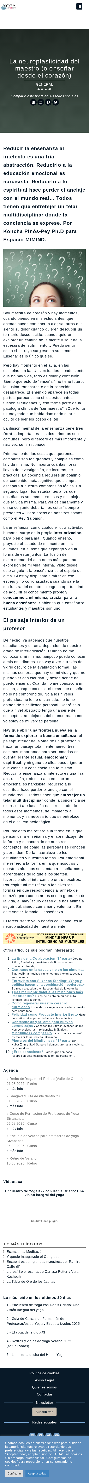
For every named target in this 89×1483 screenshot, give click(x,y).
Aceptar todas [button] (37, 1473)
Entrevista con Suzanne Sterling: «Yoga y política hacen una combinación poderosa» (48, 982)
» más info (15, 1088)
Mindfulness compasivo (32, 1033)
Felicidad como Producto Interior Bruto (45, 1014)
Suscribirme (44, 1412)
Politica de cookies (44, 1373)
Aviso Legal (44, 1380)
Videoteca (12, 1182)
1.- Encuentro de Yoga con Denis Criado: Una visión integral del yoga (43, 1307)
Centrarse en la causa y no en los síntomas (48, 969)
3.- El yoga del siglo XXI (26, 1332)
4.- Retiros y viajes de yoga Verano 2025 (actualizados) (39, 1343)
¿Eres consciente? (27, 1052)
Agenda (10, 1070)
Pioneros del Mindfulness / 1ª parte (41, 1040)
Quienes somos (44, 1387)
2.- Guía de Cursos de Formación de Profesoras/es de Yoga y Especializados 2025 (43, 1321)
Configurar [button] (14, 1473)
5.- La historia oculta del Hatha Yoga (36, 1355)
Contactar (44, 1394)
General (44, 84)
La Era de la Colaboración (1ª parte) (42, 958)
